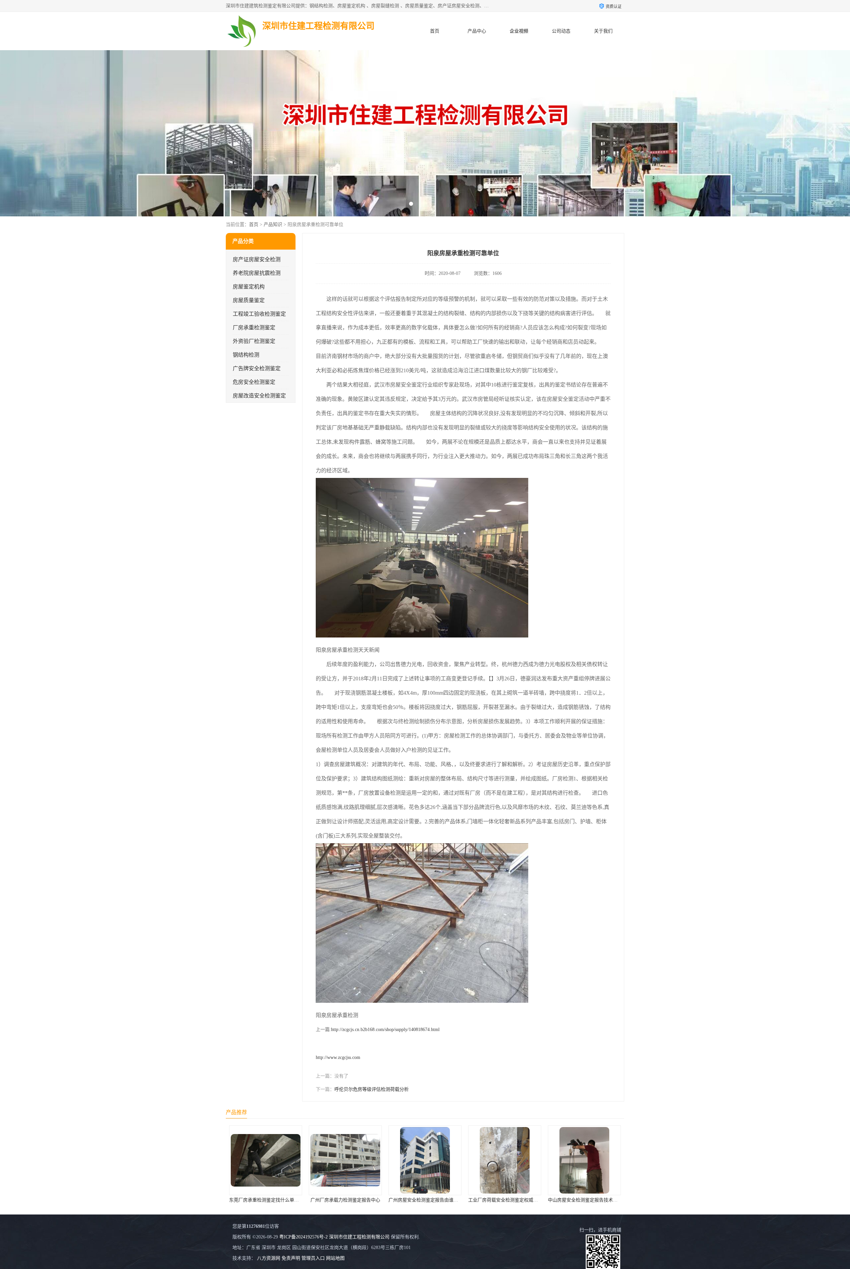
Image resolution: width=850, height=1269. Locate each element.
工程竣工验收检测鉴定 (259, 314)
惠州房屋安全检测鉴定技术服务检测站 (510, 1200)
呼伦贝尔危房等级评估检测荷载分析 (371, 1089)
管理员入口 (313, 1258)
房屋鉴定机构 (249, 286)
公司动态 (561, 31)
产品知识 (273, 224)
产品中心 (477, 31)
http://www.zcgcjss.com (338, 1057)
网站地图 (335, 1258)
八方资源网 (268, 1258)
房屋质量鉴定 (249, 300)
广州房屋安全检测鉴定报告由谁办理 (269, 1200)
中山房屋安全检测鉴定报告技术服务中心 (433, 1200)
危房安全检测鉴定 (254, 382)
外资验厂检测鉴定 (254, 341)
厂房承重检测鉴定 (254, 327)
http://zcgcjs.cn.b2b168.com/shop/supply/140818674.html (385, 1029)
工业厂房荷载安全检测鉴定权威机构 (349, 1200)
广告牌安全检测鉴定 (257, 368)
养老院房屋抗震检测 (257, 273)
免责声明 (291, 1258)
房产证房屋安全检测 (257, 259)
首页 (434, 31)
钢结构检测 (246, 355)
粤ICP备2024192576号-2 (303, 1236)
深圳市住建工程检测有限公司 (359, 1236)
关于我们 (603, 31)
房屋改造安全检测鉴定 (259, 396)
